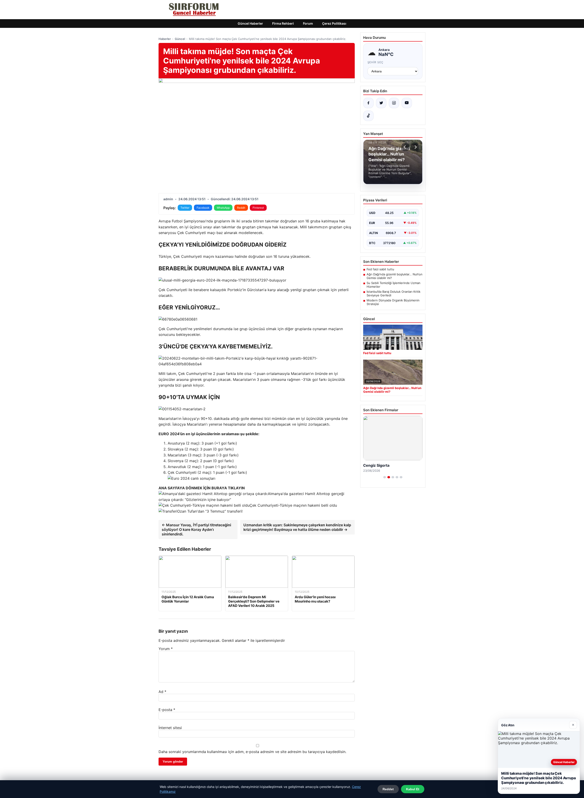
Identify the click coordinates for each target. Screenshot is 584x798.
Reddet (388, 789)
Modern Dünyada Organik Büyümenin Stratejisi (393, 302)
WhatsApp (223, 207)
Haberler (165, 39)
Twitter (184, 207)
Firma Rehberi (283, 23)
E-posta (167, 709)
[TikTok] (368, 116)
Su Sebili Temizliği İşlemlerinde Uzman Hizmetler (393, 284)
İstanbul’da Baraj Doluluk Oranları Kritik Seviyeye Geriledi (393, 293)
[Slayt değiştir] (384, 477)
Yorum (166, 648)
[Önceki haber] (405, 147)
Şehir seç (376, 62)
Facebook (203, 207)
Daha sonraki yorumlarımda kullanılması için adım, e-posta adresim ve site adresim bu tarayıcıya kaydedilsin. (252, 751)
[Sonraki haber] (415, 147)
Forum (308, 23)
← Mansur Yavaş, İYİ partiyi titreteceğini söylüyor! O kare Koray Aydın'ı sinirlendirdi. (196, 529)
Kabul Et (412, 789)
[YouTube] (407, 103)
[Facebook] (368, 103)
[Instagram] (394, 103)
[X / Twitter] (381, 103)
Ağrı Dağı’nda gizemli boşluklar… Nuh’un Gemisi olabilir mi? (394, 276)
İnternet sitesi (170, 727)
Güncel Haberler (250, 23)
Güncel (180, 39)
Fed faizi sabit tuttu (380, 269)
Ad (162, 691)
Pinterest (258, 207)
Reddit (241, 207)
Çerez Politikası (334, 23)
